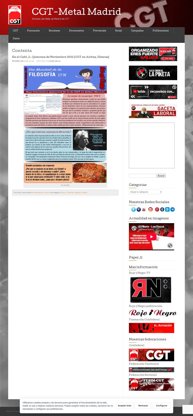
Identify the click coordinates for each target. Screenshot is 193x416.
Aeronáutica (39, 192)
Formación (33, 31)
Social (118, 31)
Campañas (137, 31)
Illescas (78, 192)
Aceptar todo (124, 405)
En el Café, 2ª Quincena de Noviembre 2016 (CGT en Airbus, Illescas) (60, 57)
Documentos (76, 31)
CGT (15, 31)
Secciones (54, 31)
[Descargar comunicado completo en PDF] (65, 124)
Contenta (70, 192)
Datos (16, 39)
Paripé (84, 192)
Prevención (99, 31)
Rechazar (143, 405)
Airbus (47, 192)
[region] (153, 54)
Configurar (161, 405)
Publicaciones (161, 31)
